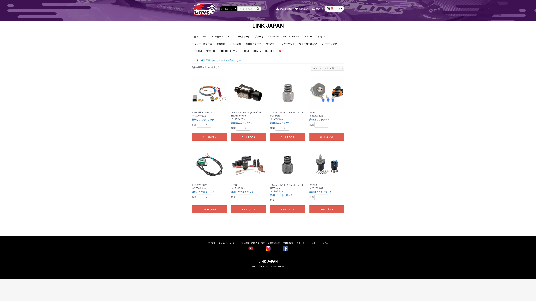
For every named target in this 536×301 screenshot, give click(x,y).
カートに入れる (209, 137)
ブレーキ (259, 36)
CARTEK (308, 36)
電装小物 (210, 51)
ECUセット (217, 36)
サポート (315, 243)
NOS (246, 51)
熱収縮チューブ (253, 44)
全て (196, 36)
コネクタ (321, 36)
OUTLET (269, 51)
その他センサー (233, 60)
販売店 (326, 243)
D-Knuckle (273, 36)
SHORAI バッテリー (230, 51)
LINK (205, 36)
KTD (230, 36)
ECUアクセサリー (214, 60)
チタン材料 (235, 44)
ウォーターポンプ (308, 44)
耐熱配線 (220, 44)
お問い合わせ (274, 243)
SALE (281, 51)
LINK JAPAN (268, 26)
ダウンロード (302, 243)
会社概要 (211, 243)
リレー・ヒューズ (203, 44)
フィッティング (329, 44)
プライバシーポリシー (228, 243)
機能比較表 (288, 243)
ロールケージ (243, 36)
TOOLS (198, 51)
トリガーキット (287, 44)
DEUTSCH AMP (291, 36)
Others (257, 51)
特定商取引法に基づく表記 (253, 243)
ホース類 (270, 44)
